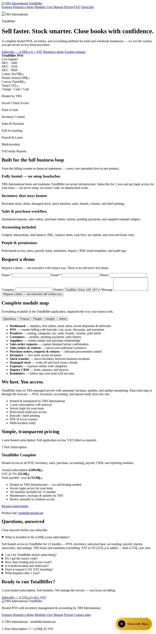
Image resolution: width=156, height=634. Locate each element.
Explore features (75, 52)
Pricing (68, 7)
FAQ (77, 7)
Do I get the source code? (21, 558)
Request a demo (23, 7)
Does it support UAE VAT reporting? (29, 569)
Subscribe (87, 7)
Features (7, 7)
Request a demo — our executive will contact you (32, 294)
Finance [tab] (24, 318)
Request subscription (15, 506)
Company (8, 289)
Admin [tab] (63, 318)
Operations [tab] (9, 318)
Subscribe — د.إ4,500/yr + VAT (22, 52)
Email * (56, 275)
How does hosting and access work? (28, 562)
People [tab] (38, 318)
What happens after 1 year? (22, 573)
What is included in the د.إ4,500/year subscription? (37, 537)
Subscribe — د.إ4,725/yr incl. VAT (24, 597)
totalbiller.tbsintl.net (30, 513)
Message (107, 289)
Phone (104, 275)
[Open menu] (3, 11)
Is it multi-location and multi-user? (27, 565)
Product (58, 289)
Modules (40, 7)
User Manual (55, 7)
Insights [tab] (50, 318)
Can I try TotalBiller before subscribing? (31, 554)
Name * (7, 275)
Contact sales (82, 615)
